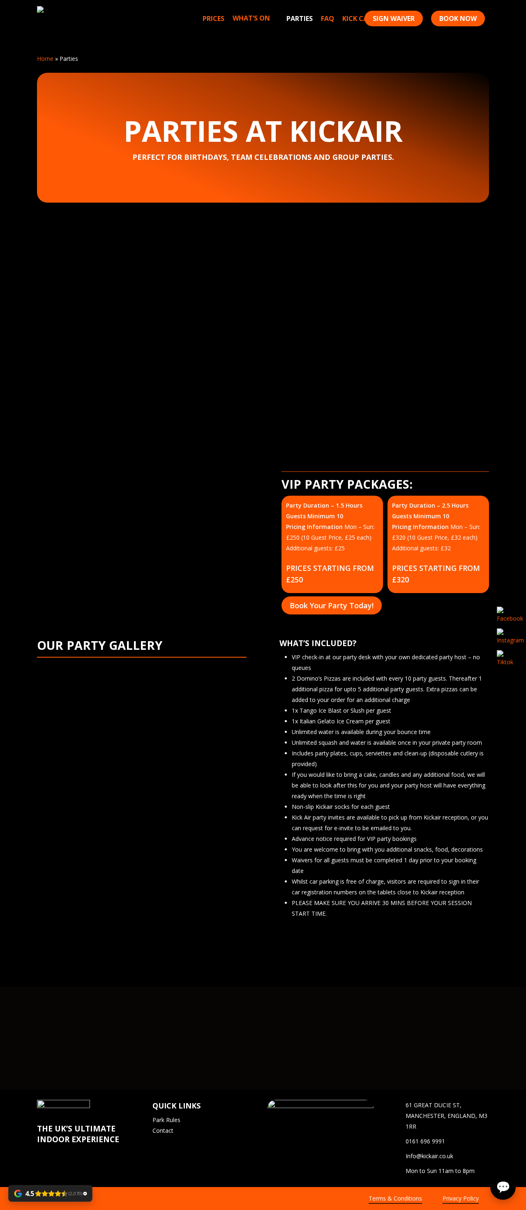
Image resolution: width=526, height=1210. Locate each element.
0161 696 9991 (425, 1141)
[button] (332, 606)
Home (45, 58)
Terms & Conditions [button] (395, 1198)
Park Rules (166, 1120)
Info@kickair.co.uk (429, 1156)
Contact (162, 1130)
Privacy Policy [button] (461, 1198)
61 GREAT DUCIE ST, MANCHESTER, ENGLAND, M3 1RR (446, 1115)
